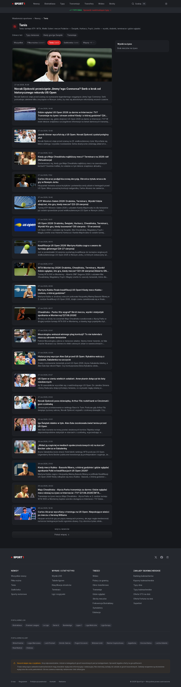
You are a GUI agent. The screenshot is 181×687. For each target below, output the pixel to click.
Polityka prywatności (38, 682)
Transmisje (74, 4)
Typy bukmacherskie (142, 589)
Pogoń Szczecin (81, 643)
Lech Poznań (50, 643)
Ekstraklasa (50, 4)
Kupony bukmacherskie (143, 580)
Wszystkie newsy (18, 576)
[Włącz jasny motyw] (166, 3)
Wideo (101, 4)
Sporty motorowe (19, 594)
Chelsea (29, 648)
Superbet (137, 603)
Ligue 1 (79, 625)
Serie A (56, 625)
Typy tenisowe (32, 35)
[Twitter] (155, 557)
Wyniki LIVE (57, 576)
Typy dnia (137, 585)
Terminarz (56, 589)
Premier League (32, 625)
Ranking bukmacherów (143, 576)
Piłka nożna (36, 42)
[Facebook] (161, 557)
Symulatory (98, 608)
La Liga (46, 625)
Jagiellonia (132, 643)
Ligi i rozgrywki (58, 594)
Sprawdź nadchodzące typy (96, 10)
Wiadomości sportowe (22, 18)
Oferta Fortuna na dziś (143, 599)
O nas (13, 682)
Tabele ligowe (58, 580)
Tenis (54, 42)
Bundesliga (67, 625)
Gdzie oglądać (99, 594)
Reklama (62, 682)
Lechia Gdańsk (161, 643)
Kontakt (53, 682)
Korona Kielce (146, 643)
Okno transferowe (101, 585)
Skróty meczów (100, 599)
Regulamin (23, 682)
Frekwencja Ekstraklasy (103, 603)
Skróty (112, 4)
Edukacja (96, 612)
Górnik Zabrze (65, 643)
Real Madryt (17, 648)
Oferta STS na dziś (141, 594)
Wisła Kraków (18, 643)
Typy (62, 4)
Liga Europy (105, 625)
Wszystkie (18, 42)
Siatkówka (71, 42)
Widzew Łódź (97, 643)
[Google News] (167, 557)
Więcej (87, 42)
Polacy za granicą (100, 580)
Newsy (36, 4)
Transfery (89, 4)
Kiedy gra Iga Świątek (53, 35)
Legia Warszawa (34, 643)
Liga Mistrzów (91, 625)
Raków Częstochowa (115, 643)
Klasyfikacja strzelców (61, 585)
